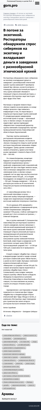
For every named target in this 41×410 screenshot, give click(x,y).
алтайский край (23, 345)
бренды (29, 382)
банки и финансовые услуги (13, 382)
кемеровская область (26, 360)
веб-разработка (9, 388)
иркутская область (10, 373)
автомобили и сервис (11, 379)
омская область (9, 345)
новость (31, 385)
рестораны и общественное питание (16, 376)
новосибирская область (12, 335)
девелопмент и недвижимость (14, 348)
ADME (19, 25)
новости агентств (30, 335)
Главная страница (9, 13)
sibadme (9, 316)
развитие (19, 363)
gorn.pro (10, 5)
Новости (25, 25)
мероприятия (25, 357)
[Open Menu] (37, 3)
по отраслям (24, 341)
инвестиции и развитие (12, 351)
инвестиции (30, 363)
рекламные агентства (11, 366)
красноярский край (10, 341)
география (7, 338)
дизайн (6, 385)
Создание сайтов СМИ (34, 405)
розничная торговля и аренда (14, 354)
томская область (10, 360)
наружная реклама (18, 385)
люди (34, 341)
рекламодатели (19, 338)
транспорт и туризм (10, 357)
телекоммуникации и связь (13, 369)
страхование (8, 363)
